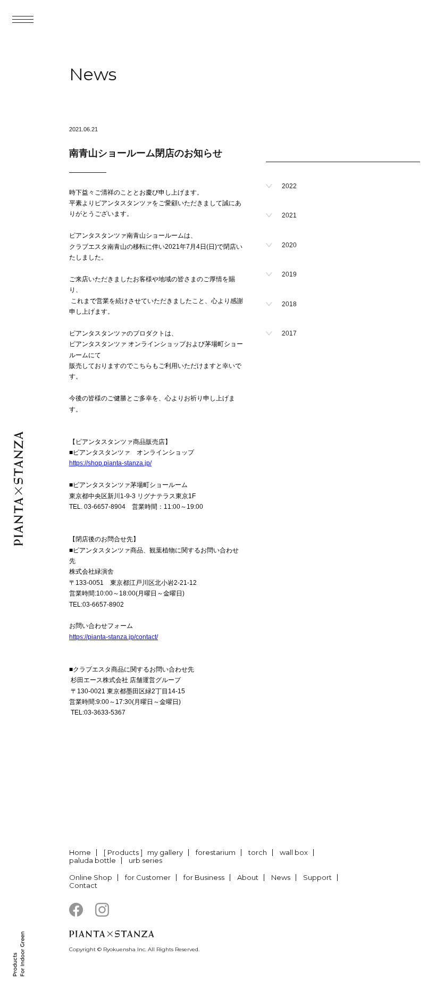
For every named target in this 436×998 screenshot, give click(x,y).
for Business (203, 877)
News (280, 877)
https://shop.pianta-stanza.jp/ (110, 463)
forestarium (216, 852)
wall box (294, 852)
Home (80, 852)
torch (257, 852)
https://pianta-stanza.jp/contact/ (113, 637)
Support (317, 877)
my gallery (165, 852)
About (247, 877)
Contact (83, 885)
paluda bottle (92, 860)
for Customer (148, 877)
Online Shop (90, 877)
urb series (145, 860)
